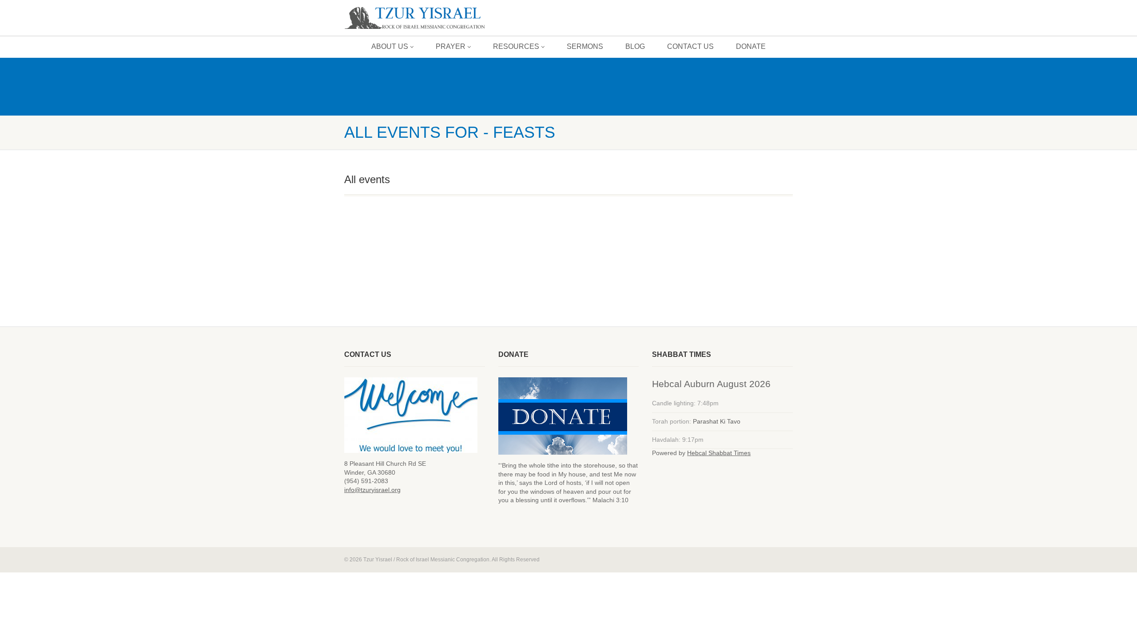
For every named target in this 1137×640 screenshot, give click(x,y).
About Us (389, 46)
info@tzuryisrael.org (372, 489)
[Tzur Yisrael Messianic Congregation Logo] (414, 18)
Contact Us (690, 46)
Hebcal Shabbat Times (719, 452)
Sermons (585, 46)
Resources (516, 46)
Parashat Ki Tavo (716, 421)
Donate (751, 46)
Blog (635, 46)
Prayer (450, 46)
